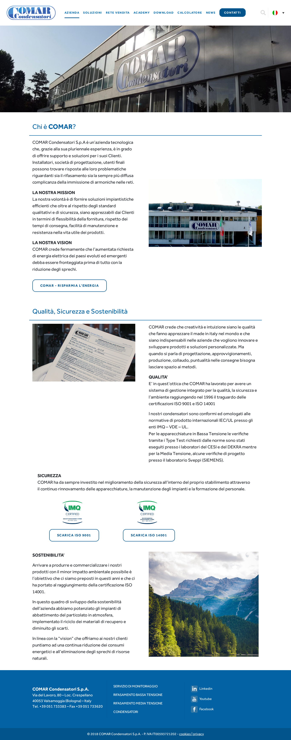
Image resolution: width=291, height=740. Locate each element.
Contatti (232, 12)
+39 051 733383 (52, 706)
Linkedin (205, 689)
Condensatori (125, 712)
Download (164, 12)
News (211, 12)
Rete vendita (118, 12)
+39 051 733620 (89, 706)
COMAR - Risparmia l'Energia (69, 286)
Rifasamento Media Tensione (138, 703)
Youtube (205, 699)
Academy (142, 12)
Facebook (206, 709)
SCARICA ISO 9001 (74, 535)
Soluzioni (92, 12)
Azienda (72, 12)
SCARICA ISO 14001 (149, 535)
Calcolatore (189, 12)
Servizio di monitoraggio (135, 686)
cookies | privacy (191, 734)
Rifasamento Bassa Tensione (138, 695)
